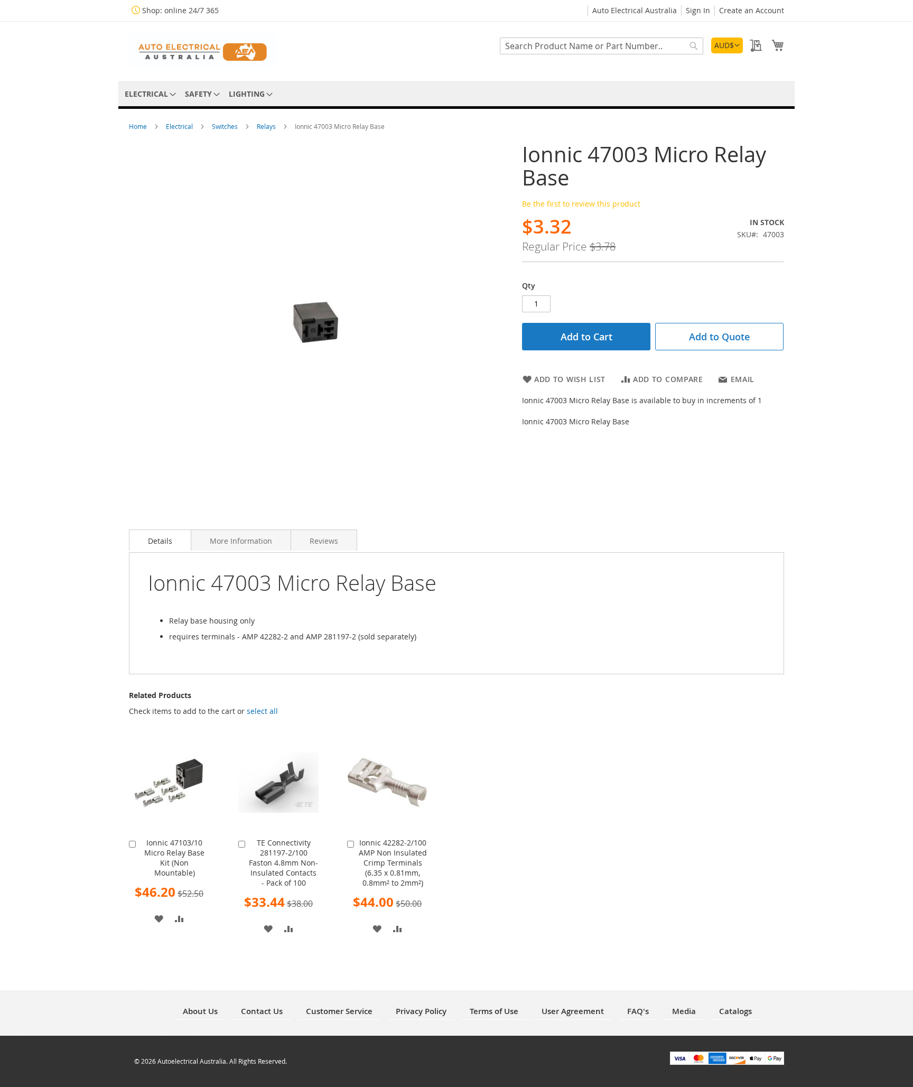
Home (138, 126)
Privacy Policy (421, 1011)
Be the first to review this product (581, 204)
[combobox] (601, 46)
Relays (267, 126)
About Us (200, 1011)
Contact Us (262, 1011)
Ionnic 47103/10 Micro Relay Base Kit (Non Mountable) (174, 858)
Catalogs (735, 1011)
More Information (241, 541)
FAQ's (638, 1011)
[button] (727, 45)
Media (684, 1011)
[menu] (456, 93)
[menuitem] (148, 93)
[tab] (160, 540)
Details (160, 541)
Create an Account (751, 10)
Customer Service (339, 1011)
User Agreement (573, 1011)
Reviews (324, 541)
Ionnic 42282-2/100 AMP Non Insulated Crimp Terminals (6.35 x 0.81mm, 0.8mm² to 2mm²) (393, 863)
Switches (225, 126)
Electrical (180, 126)
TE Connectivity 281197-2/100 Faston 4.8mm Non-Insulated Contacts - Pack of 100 (283, 863)
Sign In (698, 10)
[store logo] (203, 50)
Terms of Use (494, 1011)
